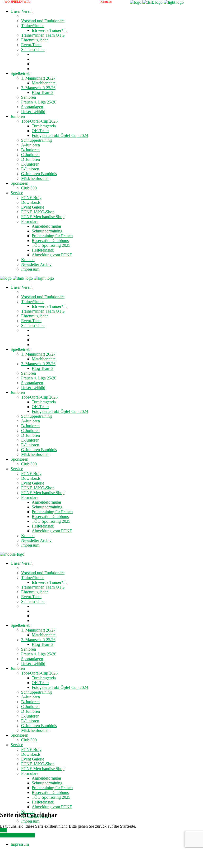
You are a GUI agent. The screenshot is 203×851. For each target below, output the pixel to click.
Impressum (20, 844)
